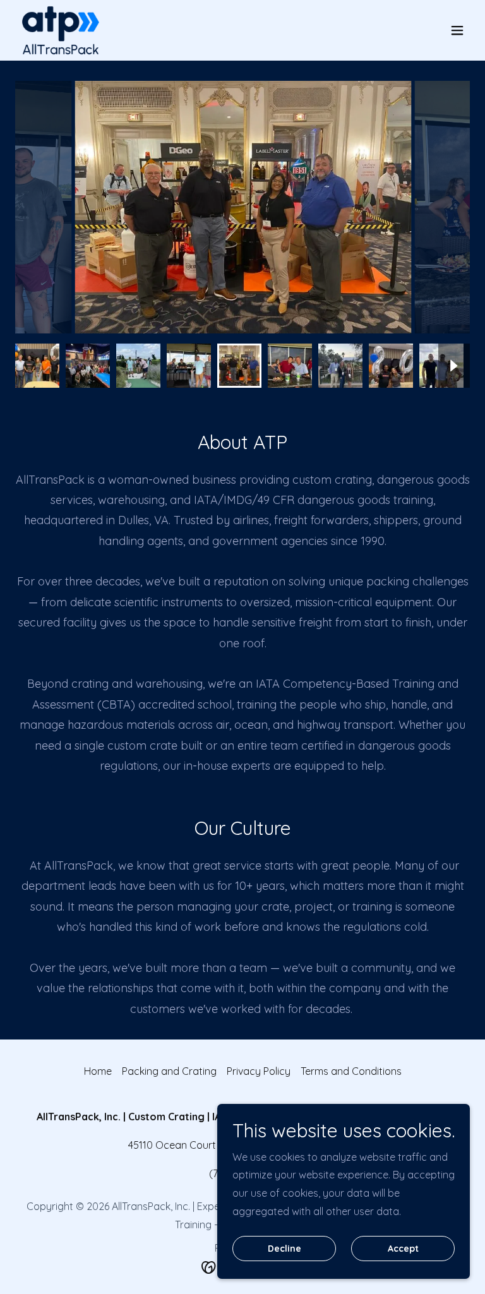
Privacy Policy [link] (258, 1071)
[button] (457, 30)
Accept (403, 1248)
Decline (284, 1248)
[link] (60, 30)
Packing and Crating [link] (169, 1071)
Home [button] (98, 1071)
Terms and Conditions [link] (351, 1071)
